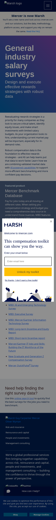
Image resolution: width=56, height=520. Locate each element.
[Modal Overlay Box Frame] (28, 260)
